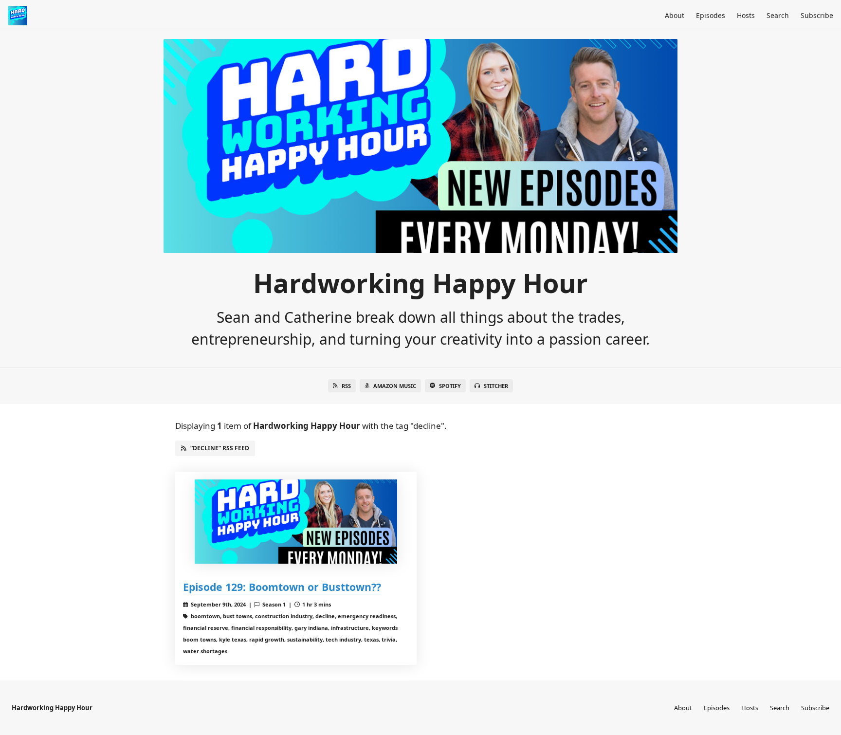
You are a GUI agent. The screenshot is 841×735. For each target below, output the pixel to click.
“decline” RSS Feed (219, 448)
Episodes (710, 15)
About (674, 15)
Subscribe (817, 15)
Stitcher (496, 385)
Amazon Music (394, 385)
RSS (346, 385)
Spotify (450, 385)
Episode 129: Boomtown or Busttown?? (282, 587)
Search (778, 15)
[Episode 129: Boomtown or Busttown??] (296, 521)
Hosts (746, 15)
